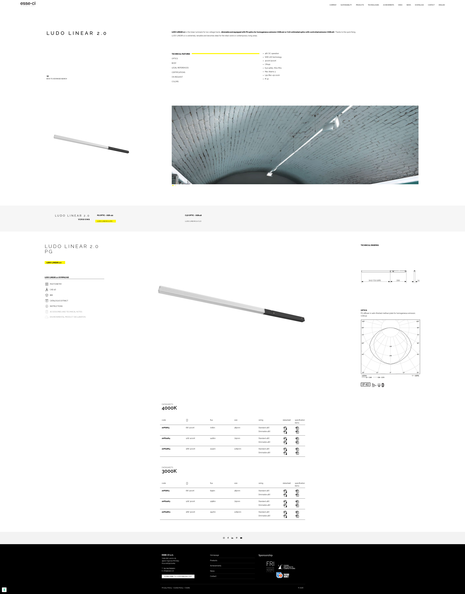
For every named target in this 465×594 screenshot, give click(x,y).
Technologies (373, 5)
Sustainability (346, 5)
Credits (187, 588)
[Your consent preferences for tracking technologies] (4, 589)
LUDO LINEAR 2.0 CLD (193, 221)
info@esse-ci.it (168, 571)
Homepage (214, 555)
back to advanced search (56, 79)
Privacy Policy (167, 588)
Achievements (388, 5)
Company (333, 5)
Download (419, 5)
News (409, 5)
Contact (431, 5)
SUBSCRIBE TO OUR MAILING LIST (178, 576)
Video (400, 5)
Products (360, 5)
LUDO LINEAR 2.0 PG (104, 221)
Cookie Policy (178, 588)
